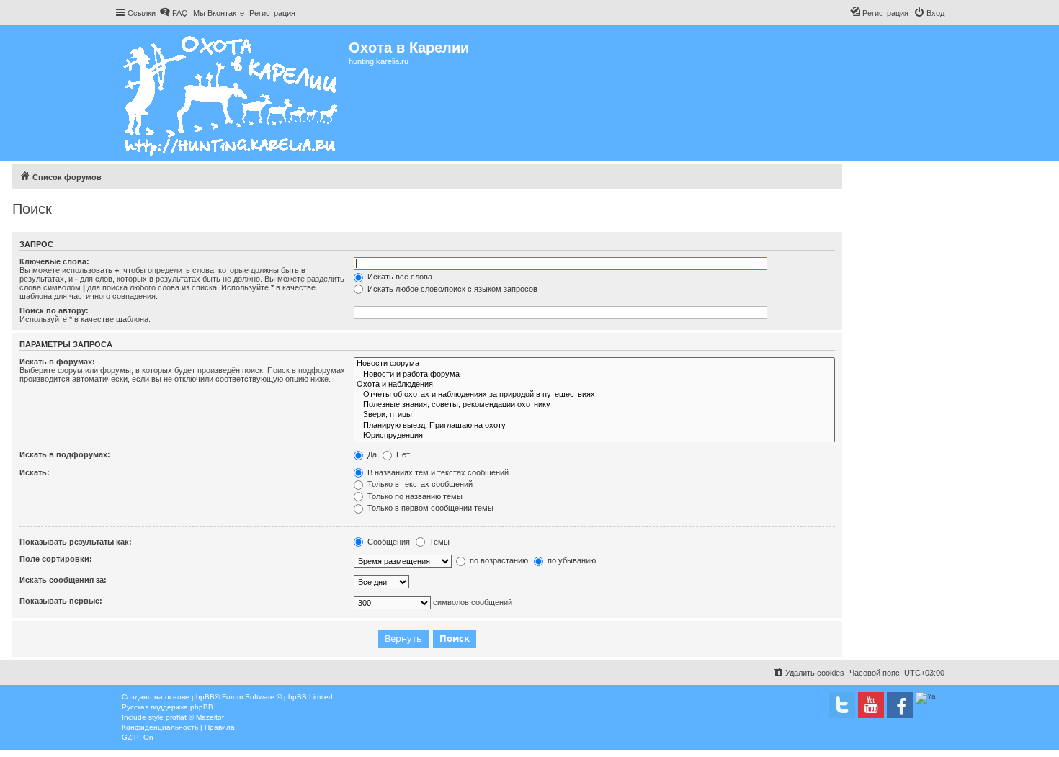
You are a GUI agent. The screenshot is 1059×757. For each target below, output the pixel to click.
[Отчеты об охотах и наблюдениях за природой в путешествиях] (594, 395)
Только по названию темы (414, 496)
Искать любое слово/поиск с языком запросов (451, 289)
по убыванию (570, 560)
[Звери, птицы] (594, 415)
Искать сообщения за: (63, 579)
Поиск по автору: (54, 310)
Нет (402, 454)
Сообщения (387, 541)
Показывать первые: (60, 600)
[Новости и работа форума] (594, 374)
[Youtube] (871, 705)
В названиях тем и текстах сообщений (437, 472)
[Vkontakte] (842, 705)
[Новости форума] (594, 364)
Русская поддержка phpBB (167, 707)
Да (371, 454)
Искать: (34, 472)
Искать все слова (398, 276)
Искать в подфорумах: (64, 454)
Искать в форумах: (57, 361)
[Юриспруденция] (594, 436)
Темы (438, 541)
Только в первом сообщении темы (429, 507)
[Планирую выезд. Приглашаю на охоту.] (594, 426)
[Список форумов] (232, 93)
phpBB (203, 697)
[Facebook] (900, 705)
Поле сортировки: (55, 559)
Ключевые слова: (54, 261)
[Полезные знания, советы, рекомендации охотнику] (594, 405)
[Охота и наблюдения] (594, 385)
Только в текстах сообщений (419, 484)
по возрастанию (498, 560)
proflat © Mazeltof (195, 717)
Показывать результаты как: (75, 541)
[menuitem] (173, 13)
